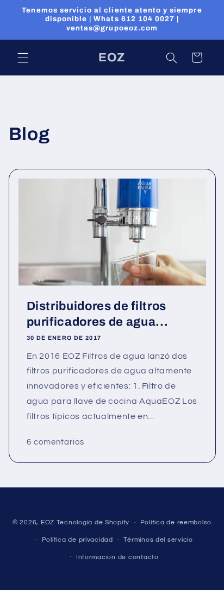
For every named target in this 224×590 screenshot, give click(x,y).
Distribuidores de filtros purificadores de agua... (97, 314)
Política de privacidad (77, 540)
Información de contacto (117, 557)
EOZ (49, 522)
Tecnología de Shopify (93, 522)
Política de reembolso (175, 522)
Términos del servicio (157, 540)
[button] (22, 57)
